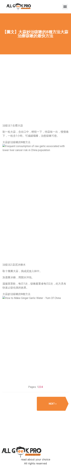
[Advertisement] (35, 101)
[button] (65, 6)
